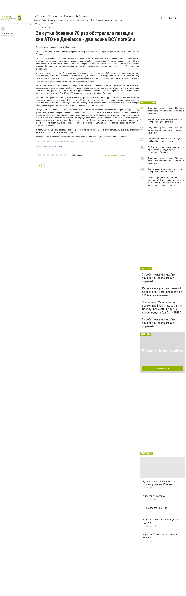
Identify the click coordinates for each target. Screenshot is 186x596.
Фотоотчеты (118, 20)
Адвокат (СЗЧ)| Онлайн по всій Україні (160, 536)
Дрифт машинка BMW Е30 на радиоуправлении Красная (159, 483)
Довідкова (108, 20)
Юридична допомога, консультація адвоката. (162, 521)
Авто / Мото (90, 20)
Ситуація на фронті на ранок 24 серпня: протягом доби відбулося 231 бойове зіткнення (162, 291)
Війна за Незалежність (162, 350)
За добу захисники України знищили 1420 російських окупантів (164, 170)
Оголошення (52, 20)
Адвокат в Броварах (154, 496)
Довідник (69, 16)
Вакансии (84, 16)
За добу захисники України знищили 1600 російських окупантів (164, 120)
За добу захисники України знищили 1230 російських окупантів (158, 323)
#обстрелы (61, 147)
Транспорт (99, 20)
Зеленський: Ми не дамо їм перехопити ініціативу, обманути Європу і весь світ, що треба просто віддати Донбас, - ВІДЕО (162, 307)
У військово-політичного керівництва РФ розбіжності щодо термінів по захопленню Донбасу (165, 150)
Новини (54, 16)
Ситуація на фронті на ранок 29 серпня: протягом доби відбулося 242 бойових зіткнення (165, 160)
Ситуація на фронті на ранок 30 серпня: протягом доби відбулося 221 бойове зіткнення (165, 130)
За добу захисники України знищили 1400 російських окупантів (164, 139)
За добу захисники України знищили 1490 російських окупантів (158, 278)
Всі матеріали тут (163, 368)
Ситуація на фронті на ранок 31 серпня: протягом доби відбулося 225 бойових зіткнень (165, 111)
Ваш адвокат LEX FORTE (156, 507)
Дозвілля (37, 20)
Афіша (44, 20)
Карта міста (80, 20)
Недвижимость (70, 20)
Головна (41, 16)
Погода (60, 20)
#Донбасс (39, 147)
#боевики (52, 147)
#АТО (46, 147)
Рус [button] (170, 18)
